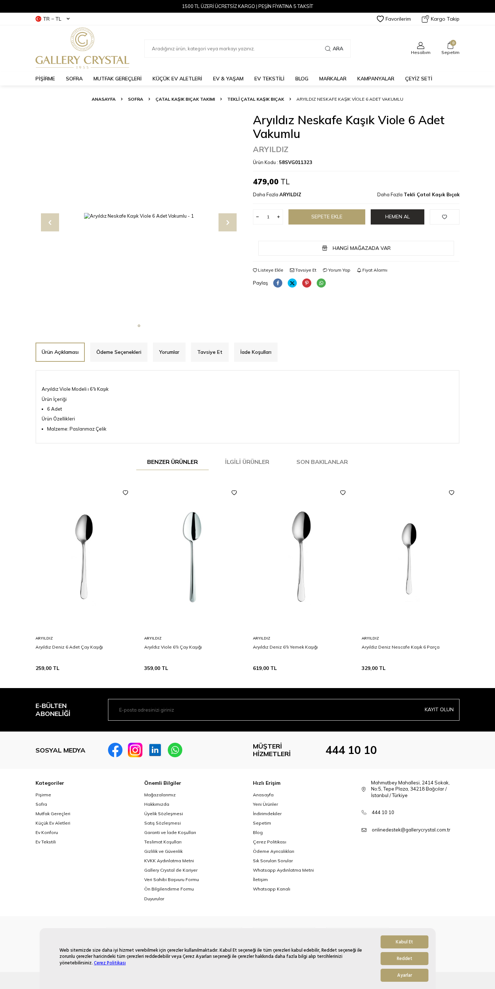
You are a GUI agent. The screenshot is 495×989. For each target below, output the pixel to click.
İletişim (260, 879)
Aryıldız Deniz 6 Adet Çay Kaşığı (69, 647)
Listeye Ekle (270, 270)
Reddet (404, 959)
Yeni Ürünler (265, 804)
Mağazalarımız (160, 794)
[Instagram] (135, 750)
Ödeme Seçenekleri (118, 352)
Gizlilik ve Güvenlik (163, 851)
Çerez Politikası (110, 963)
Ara (338, 48)
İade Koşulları (255, 352)
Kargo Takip (445, 19)
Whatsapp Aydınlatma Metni (283, 870)
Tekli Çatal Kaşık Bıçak (255, 99)
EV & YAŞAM (228, 78)
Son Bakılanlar (322, 461)
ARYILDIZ (270, 149)
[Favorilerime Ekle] (125, 492)
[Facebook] (115, 750)
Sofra (41, 804)
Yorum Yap (338, 270)
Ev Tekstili (46, 842)
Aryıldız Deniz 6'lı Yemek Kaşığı (285, 647)
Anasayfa (104, 99)
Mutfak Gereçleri (53, 813)
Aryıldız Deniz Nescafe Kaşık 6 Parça (401, 647)
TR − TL (52, 19)
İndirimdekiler (267, 813)
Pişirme (43, 794)
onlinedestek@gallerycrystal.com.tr (411, 830)
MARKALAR (332, 78)
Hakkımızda (156, 804)
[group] (139, 216)
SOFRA (74, 78)
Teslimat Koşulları (163, 842)
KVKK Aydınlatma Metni (169, 860)
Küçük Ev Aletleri (53, 823)
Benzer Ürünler (172, 461)
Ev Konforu (47, 832)
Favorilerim (398, 19)
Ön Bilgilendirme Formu (169, 889)
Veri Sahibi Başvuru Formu (171, 879)
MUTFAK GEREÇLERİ (117, 78)
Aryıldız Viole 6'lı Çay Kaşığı (173, 647)
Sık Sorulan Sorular (273, 860)
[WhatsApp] (175, 750)
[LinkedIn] (155, 750)
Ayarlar (404, 975)
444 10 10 (351, 750)
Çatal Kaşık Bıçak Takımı (185, 99)
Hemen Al (397, 216)
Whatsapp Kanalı (271, 889)
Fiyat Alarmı (374, 270)
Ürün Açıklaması (60, 352)
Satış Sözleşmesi (162, 823)
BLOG (301, 78)
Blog (258, 832)
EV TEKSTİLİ (269, 78)
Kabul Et (404, 942)
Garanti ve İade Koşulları (170, 832)
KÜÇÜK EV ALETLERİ (177, 78)
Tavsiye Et (305, 270)
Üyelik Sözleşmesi (163, 813)
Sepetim (262, 823)
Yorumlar (169, 352)
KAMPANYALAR (375, 78)
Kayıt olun (439, 709)
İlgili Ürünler (247, 461)
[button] (139, 325)
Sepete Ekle (326, 216)
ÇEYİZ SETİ (418, 78)
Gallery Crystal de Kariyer (170, 870)
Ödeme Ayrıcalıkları (273, 851)
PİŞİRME (45, 78)
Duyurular (154, 898)
